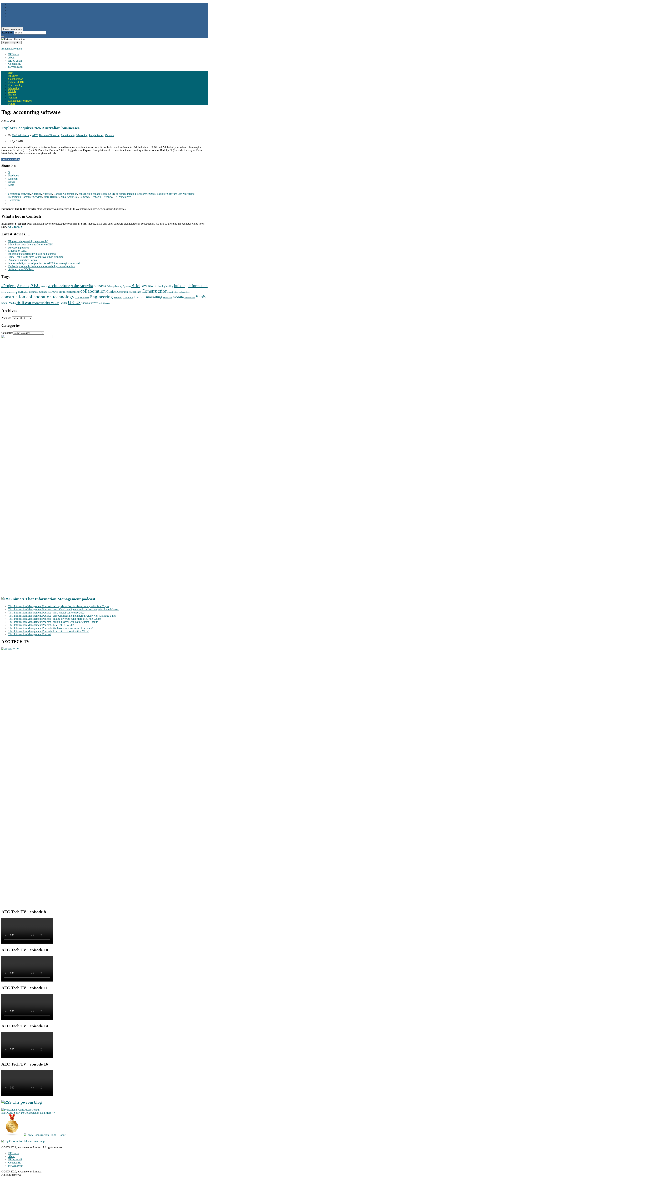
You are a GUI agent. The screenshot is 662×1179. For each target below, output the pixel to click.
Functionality (15, 85)
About (11, 57)
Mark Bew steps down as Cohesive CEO (30, 244)
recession (191, 298)
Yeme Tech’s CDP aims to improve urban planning (35, 256)
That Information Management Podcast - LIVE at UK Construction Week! (48, 631)
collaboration (93, 291)
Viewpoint (87, 302)
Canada (58, 193)
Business (13, 75)
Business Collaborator (41, 291)
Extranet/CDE (16, 82)
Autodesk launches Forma (22, 260)
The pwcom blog (27, 1102)
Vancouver (125, 196)
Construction (70, 193)
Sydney (108, 196)
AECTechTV (15, 226)
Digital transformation (20, 100)
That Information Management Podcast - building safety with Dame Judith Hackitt (53, 621)
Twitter (63, 302)
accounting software (19, 193)
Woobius (106, 303)
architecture (59, 285)
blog (171, 286)
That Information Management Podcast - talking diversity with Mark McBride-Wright (54, 618)
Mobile (12, 91)
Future (11, 103)
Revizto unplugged (18, 247)
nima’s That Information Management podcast (54, 599)
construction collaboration (93, 193)
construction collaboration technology (37, 296)
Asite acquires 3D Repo (21, 269)
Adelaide (36, 193)
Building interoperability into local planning (32, 253)
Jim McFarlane (186, 193)
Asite (75, 286)
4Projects (8, 286)
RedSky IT (97, 196)
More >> (50, 1112)
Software (19, 1112)
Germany (128, 297)
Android (44, 286)
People (12, 94)
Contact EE (14, 63)
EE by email (15, 60)
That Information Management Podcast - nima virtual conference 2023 (46, 612)
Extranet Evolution (11, 48)
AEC (35, 135)
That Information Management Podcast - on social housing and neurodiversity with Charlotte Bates (62, 615)
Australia (47, 193)
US (78, 302)
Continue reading (10, 159)
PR (185, 298)
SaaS (201, 296)
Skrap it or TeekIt (17, 250)
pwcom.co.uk (15, 66)
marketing (154, 297)
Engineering (101, 296)
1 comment (14, 200)
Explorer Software (167, 193)
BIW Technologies (158, 286)
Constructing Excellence (129, 292)
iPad (42, 1112)
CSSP (111, 193)
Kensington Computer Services (25, 196)
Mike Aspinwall (69, 196)
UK (115, 196)
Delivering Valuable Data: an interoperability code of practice (41, 266)
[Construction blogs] (12, 1134)
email (86, 297)
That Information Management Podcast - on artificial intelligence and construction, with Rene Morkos (63, 609)
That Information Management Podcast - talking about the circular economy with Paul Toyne (58, 606)
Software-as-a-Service (37, 302)
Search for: (7, 32)
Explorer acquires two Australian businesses (40, 128)
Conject (111, 291)
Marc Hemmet (51, 196)
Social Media (8, 302)
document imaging (126, 193)
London (139, 297)
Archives (6, 317)
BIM (10, 72)
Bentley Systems (123, 286)
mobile (178, 297)
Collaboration (15, 78)
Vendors (12, 97)
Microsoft (167, 297)
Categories (7, 332)
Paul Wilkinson (20, 135)
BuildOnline (23, 292)
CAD (55, 292)
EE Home (13, 54)
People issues (96, 135)
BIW (144, 286)
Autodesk (99, 286)
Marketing (13, 88)
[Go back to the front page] (25, 39)
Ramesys (84, 196)
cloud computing (69, 291)
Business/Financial (49, 135)
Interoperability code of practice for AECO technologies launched (44, 263)
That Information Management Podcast (29, 634)
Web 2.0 (97, 303)
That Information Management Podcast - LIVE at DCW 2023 (41, 624)
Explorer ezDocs (146, 193)
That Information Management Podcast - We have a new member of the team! (50, 628)
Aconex (23, 285)
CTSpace (79, 297)
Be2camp (110, 286)
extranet (118, 297)
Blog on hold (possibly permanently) (28, 241)
